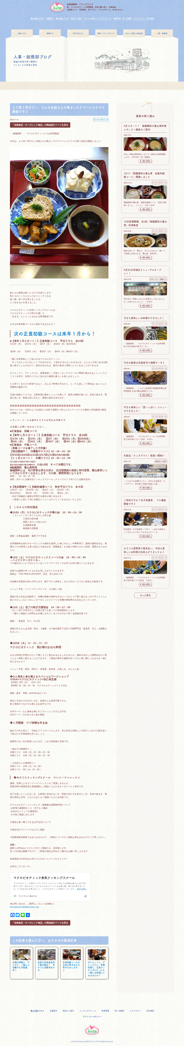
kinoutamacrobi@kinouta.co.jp (24, 907)
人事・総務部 (162, 33)
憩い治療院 (127, 18)
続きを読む (147, 161)
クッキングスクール (101, 119)
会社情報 (150, 18)
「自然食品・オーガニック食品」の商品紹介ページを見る (40, 125)
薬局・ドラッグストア (106, 33)
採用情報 (117, 18)
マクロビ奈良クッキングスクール (97, 18)
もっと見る (145, 595)
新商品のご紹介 (160, 461)
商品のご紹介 (76, 18)
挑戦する (50, 33)
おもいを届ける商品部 (134, 33)
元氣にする (22, 33)
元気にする (154, 279)
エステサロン (139, 18)
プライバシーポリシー (92, 1017)
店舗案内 (49, 18)
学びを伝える (78, 33)
